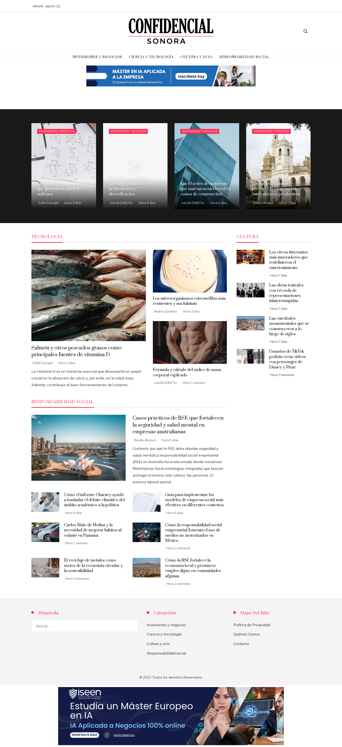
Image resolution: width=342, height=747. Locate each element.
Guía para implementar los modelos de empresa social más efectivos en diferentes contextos (194, 500)
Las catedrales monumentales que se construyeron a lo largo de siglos (289, 326)
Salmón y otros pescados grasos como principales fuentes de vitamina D (76, 351)
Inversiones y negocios (56, 131)
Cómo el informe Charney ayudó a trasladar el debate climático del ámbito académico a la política (94, 500)
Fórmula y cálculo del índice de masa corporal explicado (187, 372)
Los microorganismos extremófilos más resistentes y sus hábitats (189, 301)
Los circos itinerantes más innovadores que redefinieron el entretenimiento (288, 260)
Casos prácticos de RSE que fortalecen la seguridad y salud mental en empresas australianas (178, 425)
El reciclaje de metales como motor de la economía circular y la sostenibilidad (93, 565)
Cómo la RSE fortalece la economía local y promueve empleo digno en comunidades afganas (193, 568)
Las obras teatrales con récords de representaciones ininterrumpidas (286, 293)
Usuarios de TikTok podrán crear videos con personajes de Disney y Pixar (287, 359)
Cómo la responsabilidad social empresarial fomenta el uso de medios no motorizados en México (193, 533)
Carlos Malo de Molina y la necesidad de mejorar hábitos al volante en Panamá (92, 530)
